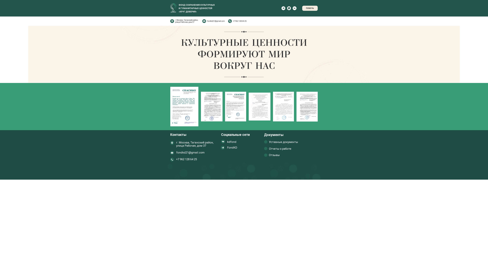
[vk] (294, 8)
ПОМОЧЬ (310, 8)
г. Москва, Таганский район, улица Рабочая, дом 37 (186, 21)
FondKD (232, 147)
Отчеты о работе (280, 148)
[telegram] (283, 8)
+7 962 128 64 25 (240, 21)
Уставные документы (283, 142)
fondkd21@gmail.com (216, 21)
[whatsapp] (289, 8)
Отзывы (274, 155)
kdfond (231, 141)
